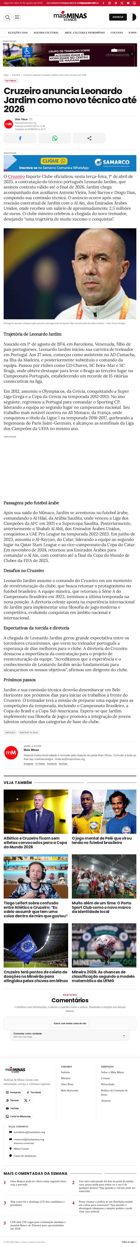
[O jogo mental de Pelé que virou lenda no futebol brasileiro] (104, 812)
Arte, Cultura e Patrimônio (85, 32)
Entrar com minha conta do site (70, 1023)
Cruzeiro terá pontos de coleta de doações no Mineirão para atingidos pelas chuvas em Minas (36, 976)
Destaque (10, 732)
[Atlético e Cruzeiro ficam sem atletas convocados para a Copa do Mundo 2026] (36, 812)
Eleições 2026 (18, 32)
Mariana (65, 1078)
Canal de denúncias (25, 1155)
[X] (122, 3)
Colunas (117, 32)
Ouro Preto (67, 1084)
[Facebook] (103, 3)
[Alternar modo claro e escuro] (132, 17)
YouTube (63, 764)
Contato (105, 1078)
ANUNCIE (118, 17)
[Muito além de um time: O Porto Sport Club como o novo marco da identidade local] (104, 876)
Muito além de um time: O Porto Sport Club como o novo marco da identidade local (101, 907)
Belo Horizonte (69, 1090)
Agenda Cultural (46, 32)
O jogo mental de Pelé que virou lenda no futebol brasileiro (102, 840)
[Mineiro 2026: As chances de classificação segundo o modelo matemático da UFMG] (104, 945)
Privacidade (107, 1084)
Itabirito (65, 1072)
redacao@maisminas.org (25, 123)
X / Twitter (40, 764)
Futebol (16, 75)
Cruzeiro (16, 176)
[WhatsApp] (134, 3)
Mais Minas (21, 119)
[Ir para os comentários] (31, 119)
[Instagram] (110, 3)
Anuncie (106, 1100)
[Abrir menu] (17, 17)
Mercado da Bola (29, 732)
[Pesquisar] (7, 17)
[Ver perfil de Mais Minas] (11, 752)
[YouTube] (128, 3)
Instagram (28, 764)
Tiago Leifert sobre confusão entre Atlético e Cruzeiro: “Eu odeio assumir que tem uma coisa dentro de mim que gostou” (36, 909)
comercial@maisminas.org (29, 1139)
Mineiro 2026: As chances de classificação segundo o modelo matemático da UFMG (103, 976)
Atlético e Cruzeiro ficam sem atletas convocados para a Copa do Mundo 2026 (35, 842)
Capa (6, 75)
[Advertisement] (70, 466)
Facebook (52, 764)
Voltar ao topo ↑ (129, 1241)
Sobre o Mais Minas (112, 1072)
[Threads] (116, 3)
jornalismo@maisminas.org (29, 1132)
